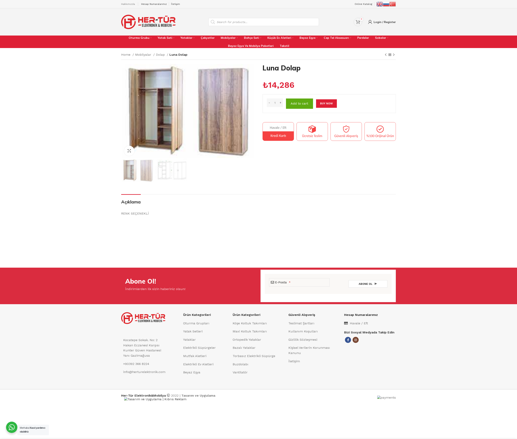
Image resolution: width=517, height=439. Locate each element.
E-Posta (283, 282)
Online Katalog (363, 4)
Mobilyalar (143, 55)
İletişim (175, 4)
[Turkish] (392, 3)
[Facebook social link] (348, 340)
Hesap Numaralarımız (154, 4)
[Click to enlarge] (129, 151)
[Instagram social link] (356, 340)
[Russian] (386, 3)
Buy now (326, 103)
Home (126, 55)
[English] (379, 3)
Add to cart (299, 103)
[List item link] (206, 323)
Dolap (161, 55)
